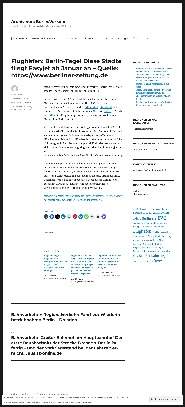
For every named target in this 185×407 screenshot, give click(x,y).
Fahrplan (163, 223)
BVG (162, 218)
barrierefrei (147, 213)
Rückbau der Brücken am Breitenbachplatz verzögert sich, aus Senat (152, 84)
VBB (149, 261)
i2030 (170, 237)
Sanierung (156, 247)
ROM (13, 110)
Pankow (147, 244)
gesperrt (164, 232)
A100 (135, 209)
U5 (140, 261)
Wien (28, 110)
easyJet (18, 107)
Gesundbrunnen (140, 237)
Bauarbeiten (161, 212)
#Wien (107, 111)
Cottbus (136, 223)
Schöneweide (153, 251)
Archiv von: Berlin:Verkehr (38, 21)
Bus (154, 218)
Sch (163, 247)
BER (137, 218)
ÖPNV (158, 261)
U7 (144, 261)
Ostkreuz (137, 244)
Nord (161, 240)
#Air (95, 131)
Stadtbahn (165, 251)
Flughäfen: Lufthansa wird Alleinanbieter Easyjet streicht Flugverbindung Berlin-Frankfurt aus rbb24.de (109, 261)
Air (12, 107)
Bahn (164, 209)
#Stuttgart (106, 107)
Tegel (164, 256)
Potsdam (157, 244)
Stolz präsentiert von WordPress (53, 394)
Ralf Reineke (17, 94)
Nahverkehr (152, 240)
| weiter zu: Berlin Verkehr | (46, 38)
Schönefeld (140, 251)
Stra (135, 256)
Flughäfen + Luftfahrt (21, 103)
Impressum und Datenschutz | (83, 38)
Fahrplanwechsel (142, 226)
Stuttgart (21, 110)
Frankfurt (27, 107)
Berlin (146, 219)
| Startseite (17, 38)
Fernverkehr (158, 227)
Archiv (136, 191)
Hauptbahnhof (157, 236)
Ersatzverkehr (151, 223)
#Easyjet (49, 127)
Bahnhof (137, 213)
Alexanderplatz (145, 209)
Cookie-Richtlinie (83, 403)
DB (142, 223)
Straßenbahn (149, 256)
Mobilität (141, 240)
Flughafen (142, 231)
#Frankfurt (91, 107)
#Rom (53, 115)
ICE (134, 240)
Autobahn (157, 209)
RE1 (165, 244)
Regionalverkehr (141, 247)
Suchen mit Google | (117, 38)
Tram (135, 261)
